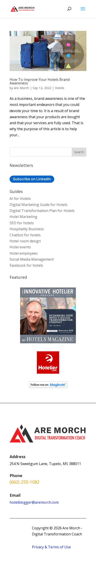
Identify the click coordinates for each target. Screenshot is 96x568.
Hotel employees (24, 253)
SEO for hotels (22, 222)
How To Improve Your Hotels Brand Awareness (40, 81)
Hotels (59, 88)
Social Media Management (32, 259)
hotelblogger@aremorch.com (34, 502)
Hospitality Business (27, 228)
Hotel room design (25, 241)
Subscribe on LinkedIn (32, 179)
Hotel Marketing (23, 216)
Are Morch (21, 88)
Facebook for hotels (26, 265)
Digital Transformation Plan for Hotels (42, 210)
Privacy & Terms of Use (51, 547)
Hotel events (20, 247)
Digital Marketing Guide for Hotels (38, 204)
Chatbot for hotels (25, 235)
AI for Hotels (20, 198)
